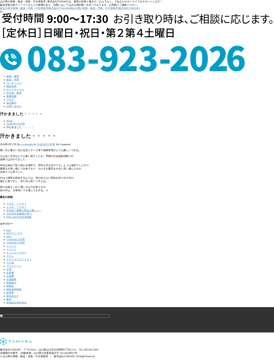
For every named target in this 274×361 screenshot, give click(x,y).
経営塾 (10, 292)
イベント (11, 246)
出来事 (10, 272)
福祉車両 (11, 86)
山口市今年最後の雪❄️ (19, 213)
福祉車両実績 (14, 289)
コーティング (14, 83)
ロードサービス (15, 89)
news (9, 236)
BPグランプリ (14, 233)
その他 (10, 262)
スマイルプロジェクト (19, 259)
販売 (8, 299)
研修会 (10, 286)
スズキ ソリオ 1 (16, 207)
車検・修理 (12, 76)
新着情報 (11, 96)
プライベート (14, 266)
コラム (10, 256)
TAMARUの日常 (15, 124)
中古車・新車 (14, 93)
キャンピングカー (16, 252)
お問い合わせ (14, 106)
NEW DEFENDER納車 (19, 217)
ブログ (10, 99)
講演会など (12, 296)
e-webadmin (27, 144)
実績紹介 (11, 282)
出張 (8, 269)
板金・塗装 (12, 79)
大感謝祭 (11, 279)
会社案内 (11, 103)
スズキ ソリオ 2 (16, 203)
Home (9, 121)
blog (8, 230)
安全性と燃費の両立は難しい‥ (24, 210)
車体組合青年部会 (16, 302)
